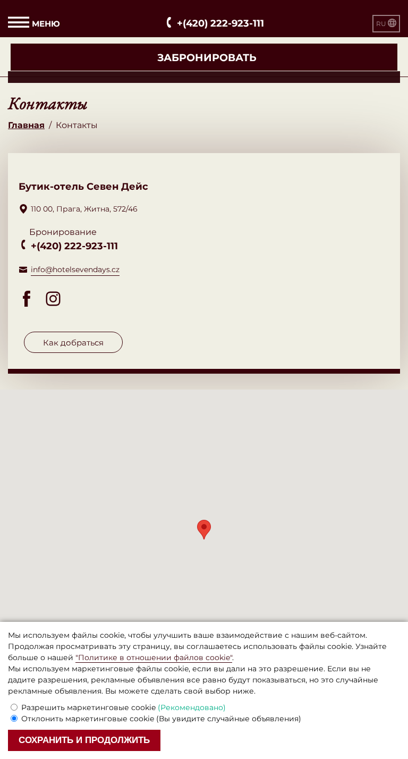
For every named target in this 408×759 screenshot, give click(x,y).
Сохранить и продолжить (84, 740)
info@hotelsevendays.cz (75, 269)
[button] (204, 530)
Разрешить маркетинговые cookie (123, 707)
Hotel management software (65, 77)
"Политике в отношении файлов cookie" (153, 657)
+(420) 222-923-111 (74, 246)
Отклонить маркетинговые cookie (161, 718)
